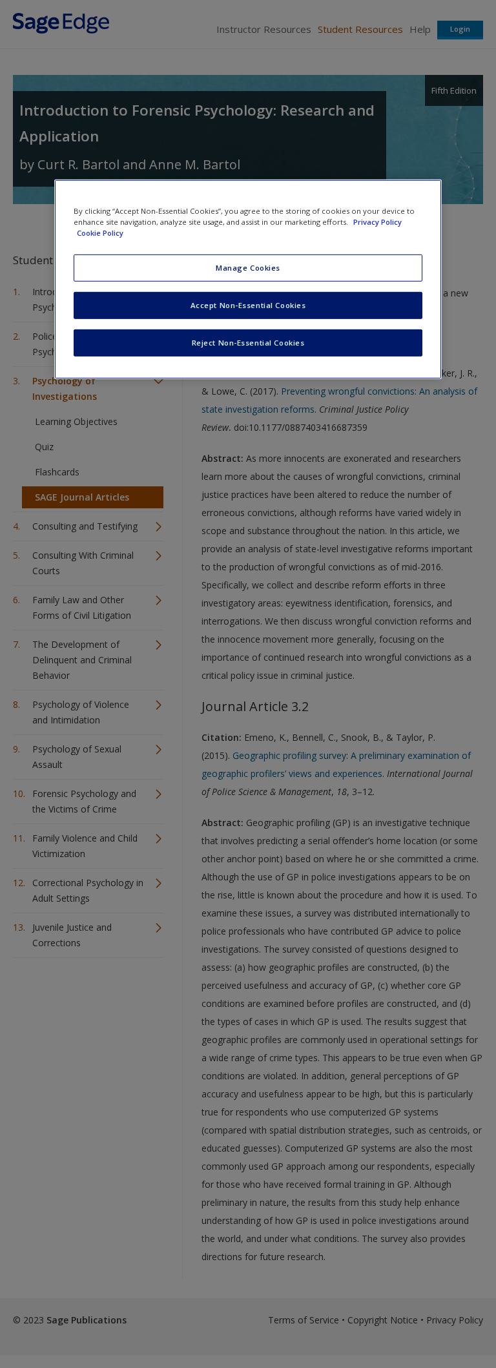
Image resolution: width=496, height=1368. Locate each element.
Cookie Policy (100, 233)
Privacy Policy (377, 222)
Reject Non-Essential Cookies (248, 342)
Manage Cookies (248, 268)
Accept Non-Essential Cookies (248, 305)
